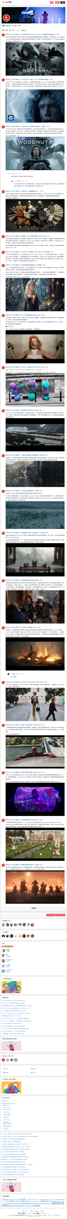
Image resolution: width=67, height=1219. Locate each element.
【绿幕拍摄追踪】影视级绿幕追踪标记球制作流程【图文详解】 (15, 1156)
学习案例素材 (5, 1122)
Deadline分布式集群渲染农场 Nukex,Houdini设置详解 (13, 1174)
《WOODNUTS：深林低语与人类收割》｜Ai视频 (33, 126)
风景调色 (36, 1206)
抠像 (19, 1203)
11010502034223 (29, 1213)
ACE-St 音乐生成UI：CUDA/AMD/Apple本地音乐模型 (13, 1000)
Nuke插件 (5, 1112)
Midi (58, 1199)
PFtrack (28, 1201)
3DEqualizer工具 (6, 1109)
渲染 (38, 1203)
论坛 (19, 25)
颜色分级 (31, 1206)
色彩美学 (49, 1203)
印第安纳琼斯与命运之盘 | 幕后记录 (29, 580)
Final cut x (38, 1199)
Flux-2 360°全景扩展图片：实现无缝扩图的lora (12, 1023)
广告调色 (3, 1203)
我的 (3, 30)
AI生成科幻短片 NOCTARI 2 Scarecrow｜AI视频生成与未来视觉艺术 (38, 34)
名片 (9, 25)
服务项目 (37, 1211)
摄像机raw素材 (6, 1123)
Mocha (62, 1199)
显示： (18, 30)
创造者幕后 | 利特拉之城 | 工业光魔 (29, 410)
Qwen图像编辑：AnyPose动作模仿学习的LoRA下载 (13, 1033)
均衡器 (58, 1201)
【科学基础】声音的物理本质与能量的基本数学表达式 (13, 1139)
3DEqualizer (6, 1199)
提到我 (6, 30)
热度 (12, 946)
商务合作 (32, 1211)
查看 (35, 21)
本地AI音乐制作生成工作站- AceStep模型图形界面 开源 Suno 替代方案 (17, 1005)
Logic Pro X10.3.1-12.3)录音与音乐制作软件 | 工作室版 (13, 1003)
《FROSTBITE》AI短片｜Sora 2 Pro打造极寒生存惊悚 (34, 79)
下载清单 (6, 1068)
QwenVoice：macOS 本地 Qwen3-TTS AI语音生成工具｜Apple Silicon (16, 1013)
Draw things (32, 1199)
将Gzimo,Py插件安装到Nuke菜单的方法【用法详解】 (13, 1151)
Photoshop (33, 1201)
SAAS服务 (4, 1101)
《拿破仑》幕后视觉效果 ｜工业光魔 (30, 490)
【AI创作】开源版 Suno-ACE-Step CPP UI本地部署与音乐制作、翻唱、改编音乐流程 (20, 1136)
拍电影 (22, 1204)
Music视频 (16, 181)
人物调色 (43, 1201)
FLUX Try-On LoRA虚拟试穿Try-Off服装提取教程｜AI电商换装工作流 (17, 1021)
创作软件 (5, 1117)
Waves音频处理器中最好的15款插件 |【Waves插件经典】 (14, 1167)
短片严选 (8, 34)
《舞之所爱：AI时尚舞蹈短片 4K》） (30, 191)
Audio (27, 1199)
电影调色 (41, 1203)
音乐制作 (5, 1119)
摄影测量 (35, 1203)
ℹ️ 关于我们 (25, 1211)
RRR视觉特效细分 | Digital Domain (30, 819)
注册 (63, 2)
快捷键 (15, 1203)
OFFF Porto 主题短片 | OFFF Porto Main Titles (33, 367)
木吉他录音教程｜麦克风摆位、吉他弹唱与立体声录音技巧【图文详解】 (17, 1164)
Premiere (37, 1201)
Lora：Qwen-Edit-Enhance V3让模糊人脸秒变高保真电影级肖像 (15, 1028)
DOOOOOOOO (9, 959)
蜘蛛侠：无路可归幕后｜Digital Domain (31, 724)
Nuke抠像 (16, 1201)
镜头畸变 (21, 1206)
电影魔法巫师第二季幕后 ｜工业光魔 (30, 864)
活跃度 (8, 946)
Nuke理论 (22, 1201)
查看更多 (34, 908)
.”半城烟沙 (13, 674)
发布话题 (6, 1072)
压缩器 (50, 1201)
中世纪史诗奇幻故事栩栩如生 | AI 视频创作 (31, 265)
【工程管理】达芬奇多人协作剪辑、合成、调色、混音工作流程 (15, 1172)
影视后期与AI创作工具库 (7, 1103)
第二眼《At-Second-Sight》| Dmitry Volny (32, 682)
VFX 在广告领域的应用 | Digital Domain (31, 315)
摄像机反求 (29, 1204)
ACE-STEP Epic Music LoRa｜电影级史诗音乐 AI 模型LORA (14, 1008)
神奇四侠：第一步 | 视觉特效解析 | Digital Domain (33, 236)
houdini (42, 1199)
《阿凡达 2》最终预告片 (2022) (29, 627)
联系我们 (42, 1211)
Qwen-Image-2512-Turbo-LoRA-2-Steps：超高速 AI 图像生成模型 (15, 1018)
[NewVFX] (7, 3)
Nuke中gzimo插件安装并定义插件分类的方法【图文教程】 (14, 1154)
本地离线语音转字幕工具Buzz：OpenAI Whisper (12, 1015)
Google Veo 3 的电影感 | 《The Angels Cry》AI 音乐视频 (35, 251)
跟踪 (10, 1206)
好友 (14, 25)
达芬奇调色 (15, 1206)
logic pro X (49, 1199)
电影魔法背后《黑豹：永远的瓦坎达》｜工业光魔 (33, 532)
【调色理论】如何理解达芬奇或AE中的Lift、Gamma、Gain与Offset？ (16, 1146)
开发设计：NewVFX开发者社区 (54, 1215)
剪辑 (47, 1201)
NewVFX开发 (9, 970)
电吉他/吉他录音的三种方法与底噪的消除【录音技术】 (13, 1161)
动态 (3, 25)
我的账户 (34, 1068)
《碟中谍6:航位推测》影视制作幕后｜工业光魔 (32, 455)
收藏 (10, 30)
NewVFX (4, 1201)
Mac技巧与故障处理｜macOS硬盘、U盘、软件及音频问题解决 (15, 1169)
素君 (7, 954)
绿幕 (46, 1203)
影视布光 (10, 1204)
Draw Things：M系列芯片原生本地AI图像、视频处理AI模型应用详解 (16, 1134)
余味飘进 (8, 949)
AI (19, 1199)
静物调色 (26, 1206)
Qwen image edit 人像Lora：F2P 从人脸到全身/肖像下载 (13, 1031)
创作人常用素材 (6, 1114)
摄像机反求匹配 (6, 1126)
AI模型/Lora (5, 1105)
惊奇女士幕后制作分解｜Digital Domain (31, 772)
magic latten (55, 1199)
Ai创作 (22, 1199)
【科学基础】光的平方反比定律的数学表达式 (11, 1141)
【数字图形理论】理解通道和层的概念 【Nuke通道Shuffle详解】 (15, 1149)
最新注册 (4, 946)
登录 (57, 2)
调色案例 (56, 1203)
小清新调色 (62, 1201)
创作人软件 (4, 1107)
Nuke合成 (9, 1201)
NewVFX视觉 (15, 34)
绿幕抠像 (5, 1129)
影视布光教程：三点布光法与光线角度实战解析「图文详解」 (15, 1159)
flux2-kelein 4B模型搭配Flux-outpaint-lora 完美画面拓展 (13, 1026)
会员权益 (34, 1072)
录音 (6, 1203)
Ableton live (14, 1199)
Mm (12, 173)
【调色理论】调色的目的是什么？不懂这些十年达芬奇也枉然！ (15, 1144)
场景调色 (54, 1201)
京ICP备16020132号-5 (44, 1213)
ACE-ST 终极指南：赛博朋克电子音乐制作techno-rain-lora (14, 1010)
